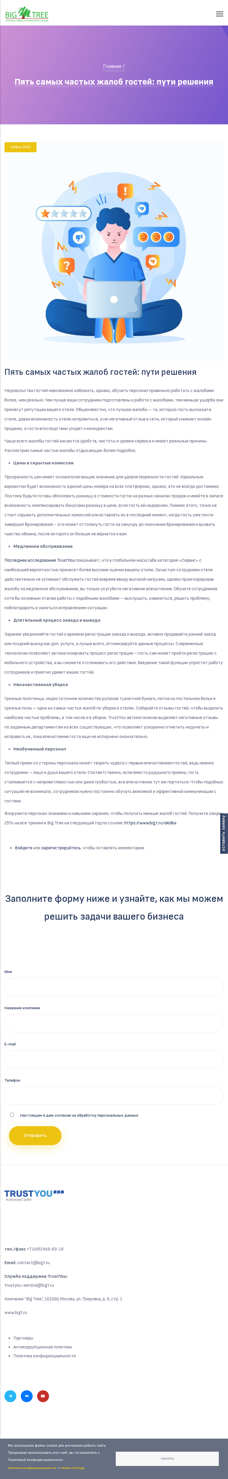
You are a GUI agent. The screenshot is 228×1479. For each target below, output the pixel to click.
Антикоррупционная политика (42, 1347)
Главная (112, 66)
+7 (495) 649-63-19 (45, 1249)
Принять (167, 1459)
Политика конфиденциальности (44, 1356)
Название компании (22, 1007)
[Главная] (26, 11)
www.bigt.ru (15, 1312)
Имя (8, 971)
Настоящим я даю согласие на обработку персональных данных (79, 1115)
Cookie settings (73, 1468)
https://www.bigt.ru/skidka (150, 823)
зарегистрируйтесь (61, 848)
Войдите (23, 848)
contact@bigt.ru (33, 1263)
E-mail (10, 1044)
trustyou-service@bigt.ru (29, 1285)
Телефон (12, 1080)
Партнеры (23, 1338)
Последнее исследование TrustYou (39, 560)
